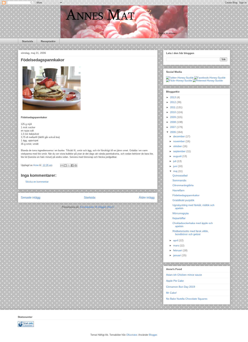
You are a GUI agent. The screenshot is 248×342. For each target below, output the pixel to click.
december (179, 136)
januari (177, 255)
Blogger (153, 334)
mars (176, 245)
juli (175, 161)
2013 (173, 97)
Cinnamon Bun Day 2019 (180, 286)
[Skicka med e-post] (62, 165)
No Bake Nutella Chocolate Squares (186, 298)
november (179, 141)
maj (175, 171)
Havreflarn (178, 190)
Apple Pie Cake (175, 280)
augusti (177, 156)
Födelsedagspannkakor (186, 195)
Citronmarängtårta (183, 185)
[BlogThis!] (65, 165)
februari (178, 250)
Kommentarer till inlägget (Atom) (97, 207)
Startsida (27, 41)
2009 (173, 117)
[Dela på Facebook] (72, 165)
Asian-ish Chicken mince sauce (184, 274)
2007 (173, 127)
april (176, 240)
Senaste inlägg (30, 197)
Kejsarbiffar (179, 218)
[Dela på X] (69, 165)
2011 (173, 107)
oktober (178, 146)
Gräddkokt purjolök (183, 200)
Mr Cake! (171, 292)
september (179, 151)
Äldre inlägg (147, 197)
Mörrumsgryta (180, 213)
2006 (173, 132)
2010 (173, 112)
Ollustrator (131, 334)
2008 (173, 122)
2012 (173, 102)
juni (175, 166)
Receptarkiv (48, 41)
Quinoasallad (180, 175)
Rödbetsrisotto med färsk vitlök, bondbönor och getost (190, 233)
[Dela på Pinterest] (76, 165)
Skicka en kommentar (36, 181)
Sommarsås (179, 180)
